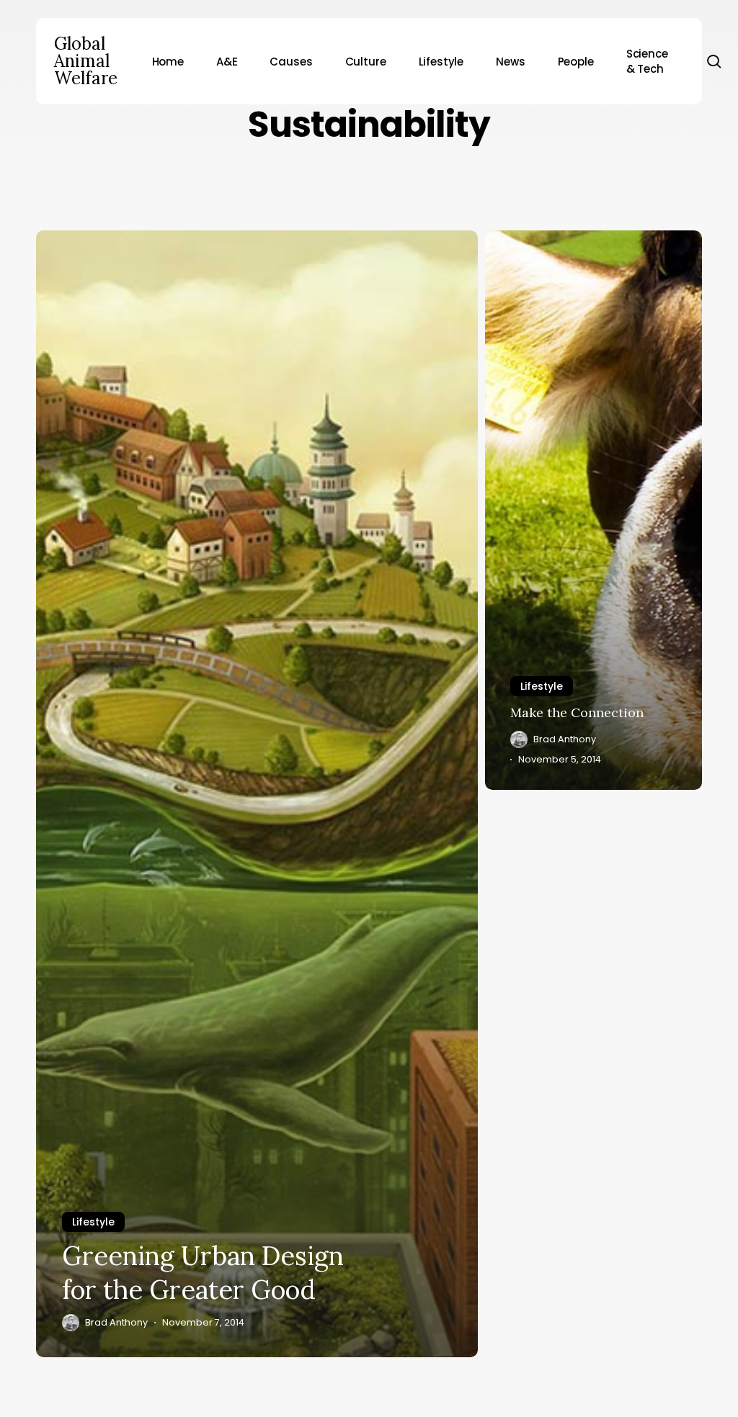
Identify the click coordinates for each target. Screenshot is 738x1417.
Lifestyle (93, 1222)
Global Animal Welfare (85, 61)
